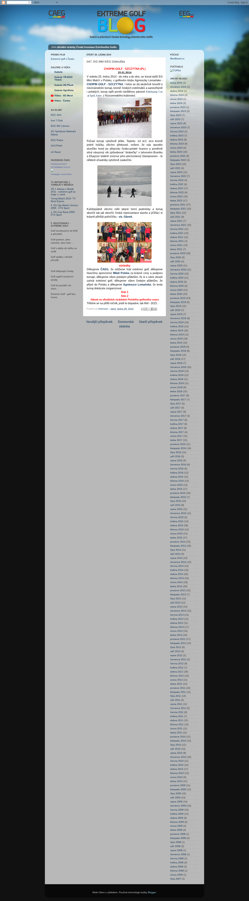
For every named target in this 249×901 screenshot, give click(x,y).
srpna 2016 (176, 460)
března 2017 (177, 432)
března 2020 (177, 286)
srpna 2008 (176, 850)
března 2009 (177, 822)
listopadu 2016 (178, 448)
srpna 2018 (176, 363)
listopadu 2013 (178, 594)
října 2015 (175, 501)
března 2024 (177, 95)
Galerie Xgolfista (64, 90)
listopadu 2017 (178, 399)
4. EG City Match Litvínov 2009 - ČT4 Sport (64, 206)
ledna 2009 (176, 830)
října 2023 (175, 115)
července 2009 (178, 805)
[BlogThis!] (146, 309)
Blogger (152, 892)
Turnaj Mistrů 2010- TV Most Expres (63, 200)
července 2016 (178, 464)
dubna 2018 (176, 379)
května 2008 (176, 862)
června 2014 (177, 566)
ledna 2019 (176, 343)
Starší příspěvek (151, 322)
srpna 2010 (176, 753)
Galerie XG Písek (64, 85)
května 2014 (176, 570)
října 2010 (175, 745)
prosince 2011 (177, 688)
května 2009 (176, 814)
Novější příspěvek (99, 322)
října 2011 (175, 696)
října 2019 (175, 306)
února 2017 (176, 436)
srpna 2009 (176, 801)
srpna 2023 (176, 123)
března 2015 (177, 529)
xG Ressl (55, 152)
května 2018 (176, 375)
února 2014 (176, 582)
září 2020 (175, 261)
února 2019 (176, 338)
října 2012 (175, 647)
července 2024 (178, 87)
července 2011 (178, 708)
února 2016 (176, 485)
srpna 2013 (176, 606)
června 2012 (177, 663)
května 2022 (176, 184)
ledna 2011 (176, 732)
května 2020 (176, 278)
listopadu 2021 (178, 208)
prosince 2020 (177, 253)
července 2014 (178, 562)
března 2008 (177, 870)
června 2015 (177, 517)
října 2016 (175, 452)
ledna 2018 (176, 391)
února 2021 (176, 245)
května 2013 (176, 619)
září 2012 (175, 651)
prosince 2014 (177, 541)
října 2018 (175, 355)
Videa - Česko (62, 100)
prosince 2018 (177, 347)
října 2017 (175, 403)
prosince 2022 (177, 156)
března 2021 (177, 241)
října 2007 (175, 879)
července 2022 (178, 176)
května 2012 (176, 667)
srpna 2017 (176, 412)
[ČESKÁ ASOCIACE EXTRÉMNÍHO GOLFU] (52, 171)
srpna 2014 (176, 558)
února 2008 (176, 875)
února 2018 (176, 387)
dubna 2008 (176, 866)
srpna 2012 (176, 655)
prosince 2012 (177, 639)
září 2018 (175, 359)
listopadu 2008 (178, 838)
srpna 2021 (176, 221)
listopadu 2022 (178, 160)
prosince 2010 (177, 736)
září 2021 (175, 217)
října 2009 (175, 793)
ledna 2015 (176, 537)
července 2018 (178, 367)
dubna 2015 (176, 525)
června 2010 (177, 761)
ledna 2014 (176, 586)
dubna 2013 (176, 623)
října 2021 (175, 213)
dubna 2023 (176, 139)
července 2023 (178, 127)
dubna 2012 (176, 671)
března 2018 (177, 383)
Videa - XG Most (63, 95)
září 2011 (175, 700)
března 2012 (177, 676)
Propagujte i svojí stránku (61, 174)
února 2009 (176, 826)
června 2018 (177, 371)
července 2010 (178, 757)
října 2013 (175, 598)
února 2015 (176, 533)
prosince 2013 (177, 590)
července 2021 (178, 225)
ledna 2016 (176, 489)
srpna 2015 (176, 509)
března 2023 (177, 144)
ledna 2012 (176, 684)
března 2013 (177, 627)
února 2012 (176, 680)
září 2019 (175, 310)
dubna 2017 (176, 428)
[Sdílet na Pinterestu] (155, 309)
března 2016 (177, 481)
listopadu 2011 (178, 692)
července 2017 (178, 416)
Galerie (58, 72)
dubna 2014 (176, 574)
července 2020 (178, 269)
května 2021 (176, 233)
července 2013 (178, 611)
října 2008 (175, 842)
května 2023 (176, 135)
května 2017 (176, 424)
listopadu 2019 (178, 302)
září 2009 (175, 797)
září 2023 (175, 119)
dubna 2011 (176, 720)
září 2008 (175, 846)
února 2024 (176, 99)
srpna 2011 (176, 704)
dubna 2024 (176, 91)
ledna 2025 (176, 83)
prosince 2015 (177, 493)
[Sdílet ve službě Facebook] (152, 309)
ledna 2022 (176, 200)
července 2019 (178, 318)
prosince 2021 (177, 204)
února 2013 (176, 631)
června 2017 (177, 420)
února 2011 (176, 728)
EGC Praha (57, 140)
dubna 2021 (176, 237)
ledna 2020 (176, 294)
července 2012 (178, 659)
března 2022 (177, 192)
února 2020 (176, 290)
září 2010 (175, 749)
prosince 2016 (177, 444)
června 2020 (177, 273)
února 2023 (176, 148)
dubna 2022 (176, 188)
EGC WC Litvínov (60, 126)
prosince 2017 (177, 395)
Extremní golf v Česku (62, 59)
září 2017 (175, 407)
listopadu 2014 (178, 546)
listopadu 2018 (178, 351)
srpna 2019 (176, 314)
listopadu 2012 (178, 643)
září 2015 (175, 505)
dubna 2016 (176, 477)
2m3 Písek (56, 145)
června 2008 (177, 858)
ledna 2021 (176, 249)
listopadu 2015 (178, 497)
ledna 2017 (176, 440)
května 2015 (176, 521)
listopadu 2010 (178, 740)
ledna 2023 (176, 152)
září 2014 (175, 554)
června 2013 (177, 615)
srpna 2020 (176, 265)
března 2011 (177, 724)
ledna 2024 (176, 103)
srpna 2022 (176, 172)
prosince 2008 (177, 834)
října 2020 (175, 257)
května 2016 (176, 472)
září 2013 (175, 602)
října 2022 (175, 164)
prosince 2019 (177, 298)
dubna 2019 (176, 330)
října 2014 (175, 550)
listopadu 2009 (178, 789)
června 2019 (177, 322)
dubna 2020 (176, 282)
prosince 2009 (177, 785)
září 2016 (175, 456)
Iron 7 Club (57, 120)
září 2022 (175, 168)
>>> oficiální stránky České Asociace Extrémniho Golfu (84, 47)
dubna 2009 (176, 818)
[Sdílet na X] (149, 309)
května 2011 (176, 716)
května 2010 (176, 765)
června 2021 (177, 229)
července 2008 (178, 854)
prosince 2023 (177, 107)
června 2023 (177, 131)
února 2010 (176, 777)
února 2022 (176, 196)
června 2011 (176, 712)
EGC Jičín (56, 115)
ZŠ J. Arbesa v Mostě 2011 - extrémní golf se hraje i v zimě (63, 192)
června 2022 (177, 180)
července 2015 (178, 513)
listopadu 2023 (178, 111)
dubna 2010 (176, 769)
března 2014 (177, 578)
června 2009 (177, 810)
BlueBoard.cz (177, 58)
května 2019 (176, 326)
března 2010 (177, 773)
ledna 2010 (176, 781)
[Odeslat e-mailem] (142, 309)
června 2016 (177, 468)
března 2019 (177, 334)
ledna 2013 (176, 635)
